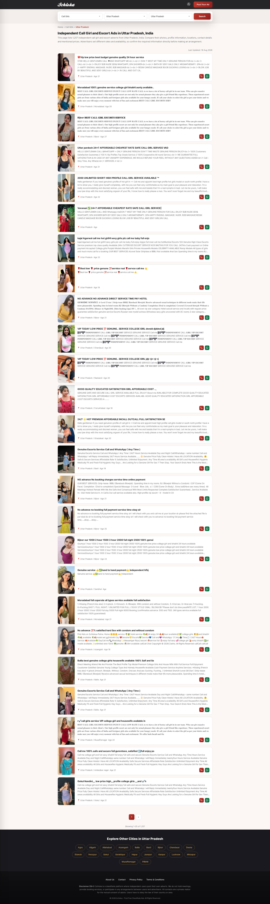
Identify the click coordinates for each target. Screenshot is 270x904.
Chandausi (174, 847)
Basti (148, 847)
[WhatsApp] (207, 76)
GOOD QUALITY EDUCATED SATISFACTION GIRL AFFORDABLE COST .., (117, 389)
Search (202, 16)
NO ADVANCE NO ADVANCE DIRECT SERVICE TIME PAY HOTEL (112, 298)
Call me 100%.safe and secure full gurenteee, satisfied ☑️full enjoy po (115, 751)
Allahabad (107, 847)
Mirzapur (191, 854)
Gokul (106, 854)
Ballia (137, 847)
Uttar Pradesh (82, 27)
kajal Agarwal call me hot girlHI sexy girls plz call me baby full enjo (113, 238)
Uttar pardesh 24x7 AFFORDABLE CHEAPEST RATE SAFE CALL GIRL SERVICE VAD (122, 147)
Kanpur (161, 854)
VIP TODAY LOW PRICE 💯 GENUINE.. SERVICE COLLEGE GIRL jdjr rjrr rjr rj (118, 358)
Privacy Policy (136, 879)
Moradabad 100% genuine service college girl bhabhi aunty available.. (115, 87)
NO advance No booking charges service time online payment (111, 479)
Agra (80, 847)
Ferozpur (92, 854)
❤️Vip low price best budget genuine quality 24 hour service (110, 57)
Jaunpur (148, 854)
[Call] (201, 76)
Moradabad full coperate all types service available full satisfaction (113, 600)
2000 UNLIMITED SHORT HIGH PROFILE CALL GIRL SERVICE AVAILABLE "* (118, 177)
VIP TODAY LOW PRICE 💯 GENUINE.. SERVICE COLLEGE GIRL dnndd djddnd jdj (120, 328)
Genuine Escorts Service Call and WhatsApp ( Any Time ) (108, 449)
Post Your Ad (203, 4)
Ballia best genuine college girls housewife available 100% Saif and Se (115, 660)
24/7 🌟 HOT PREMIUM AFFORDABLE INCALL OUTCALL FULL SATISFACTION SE (121, 419)
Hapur (134, 854)
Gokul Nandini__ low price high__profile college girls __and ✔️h (111, 781)
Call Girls (69, 27)
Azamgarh (123, 847)
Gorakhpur (120, 854)
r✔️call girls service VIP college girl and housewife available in (111, 720)
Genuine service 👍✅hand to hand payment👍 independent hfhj (112, 570)
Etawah (78, 854)
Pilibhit (145, 861)
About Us (110, 879)
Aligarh (92, 847)
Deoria (189, 847)
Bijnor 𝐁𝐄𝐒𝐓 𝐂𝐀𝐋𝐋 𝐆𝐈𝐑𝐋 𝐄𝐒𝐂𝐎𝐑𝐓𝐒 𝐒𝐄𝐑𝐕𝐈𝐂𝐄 (101, 117)
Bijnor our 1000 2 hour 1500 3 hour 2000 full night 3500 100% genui (115, 539)
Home (60, 27)
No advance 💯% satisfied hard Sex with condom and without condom (115, 630)
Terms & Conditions (155, 879)
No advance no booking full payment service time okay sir (109, 509)
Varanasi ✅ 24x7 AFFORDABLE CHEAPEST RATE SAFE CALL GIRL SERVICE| (119, 208)
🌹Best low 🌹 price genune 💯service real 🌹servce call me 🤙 (112, 268)
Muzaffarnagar (129, 861)
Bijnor (160, 847)
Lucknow (176, 854)
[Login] (188, 4)
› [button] (138, 817)
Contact (122, 879)
